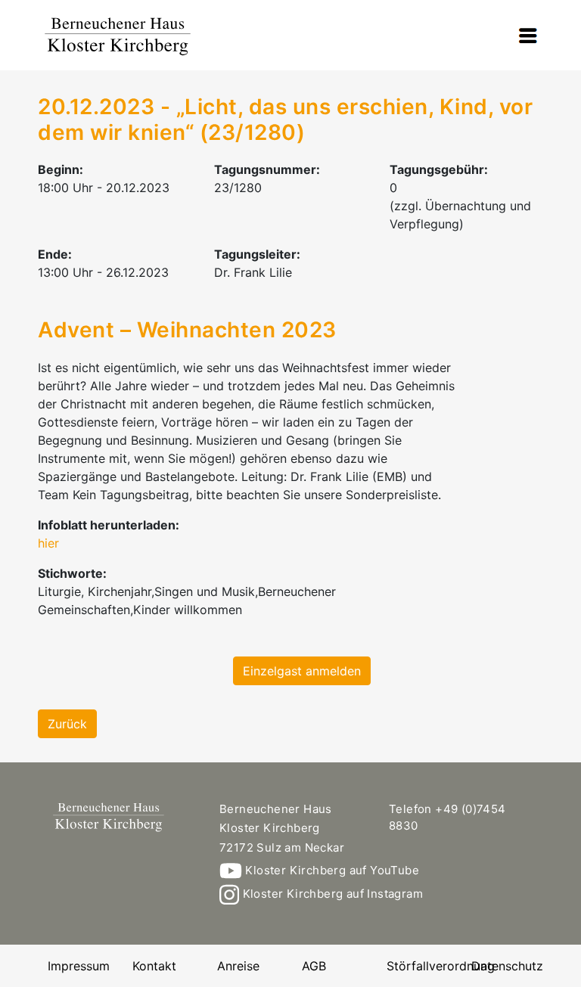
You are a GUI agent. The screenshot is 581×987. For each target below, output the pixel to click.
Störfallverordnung (441, 965)
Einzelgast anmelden (302, 670)
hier (48, 543)
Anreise (238, 965)
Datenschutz (507, 965)
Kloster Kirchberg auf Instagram (331, 893)
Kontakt (154, 965)
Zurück (67, 723)
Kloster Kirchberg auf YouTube (330, 870)
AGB (314, 965)
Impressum (79, 965)
